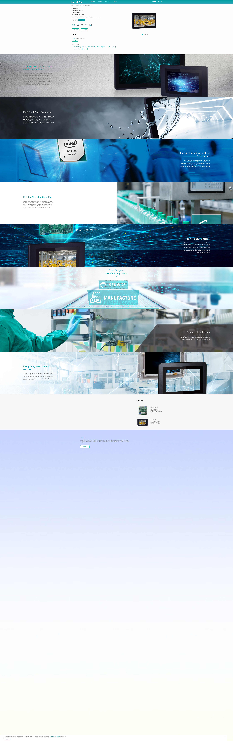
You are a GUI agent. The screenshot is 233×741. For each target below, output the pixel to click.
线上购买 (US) (81, 20)
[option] (144, 20)
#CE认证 (80, 48)
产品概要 (93, 1)
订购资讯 (115, 1)
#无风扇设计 (84, 46)
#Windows (105, 46)
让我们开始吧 (85, 446)
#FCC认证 (85, 48)
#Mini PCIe (78, 46)
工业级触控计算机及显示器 (79, 5)
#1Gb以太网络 (99, 46)
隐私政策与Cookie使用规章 (55, 736)
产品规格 (100, 1)
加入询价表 (84, 29)
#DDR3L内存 (75, 48)
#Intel (74, 46)
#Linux (110, 46)
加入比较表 (75, 29)
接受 (7, 739)
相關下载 (107, 1)
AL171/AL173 (75, 40)
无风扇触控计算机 (88, 5)
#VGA (114, 46)
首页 (72, 5)
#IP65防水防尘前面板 (91, 46)
